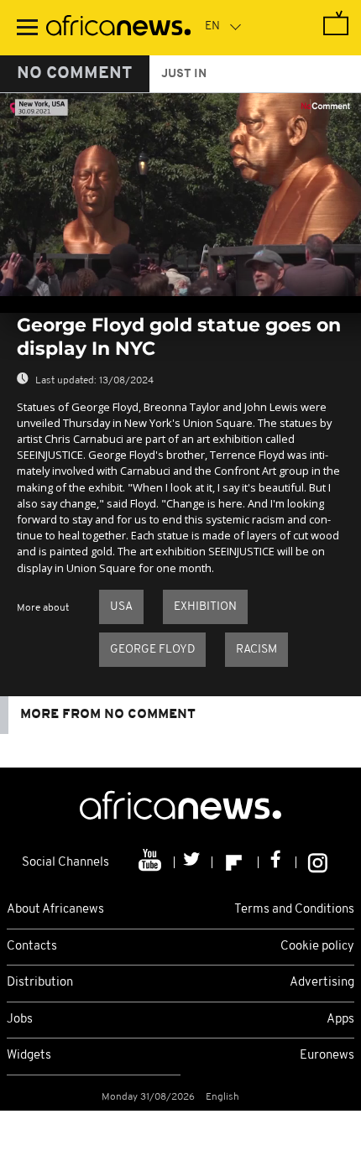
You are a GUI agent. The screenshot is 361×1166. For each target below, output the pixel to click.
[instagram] (317, 862)
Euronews (327, 1055)
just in (184, 74)
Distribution (40, 982)
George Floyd (152, 649)
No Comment (75, 73)
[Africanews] (118, 27)
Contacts (32, 946)
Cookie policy (317, 946)
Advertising (322, 982)
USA (121, 607)
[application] (180, 194)
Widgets (29, 1055)
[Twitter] (193, 862)
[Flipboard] (235, 862)
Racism (256, 649)
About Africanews (55, 909)
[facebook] (277, 862)
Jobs (20, 1019)
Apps (340, 1019)
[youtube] (151, 862)
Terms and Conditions (294, 909)
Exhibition (205, 607)
